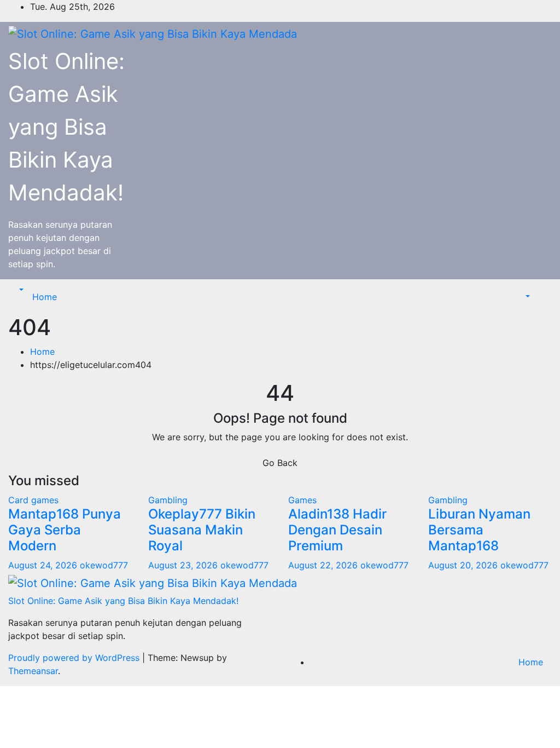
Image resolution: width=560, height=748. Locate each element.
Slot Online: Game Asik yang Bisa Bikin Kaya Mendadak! (66, 127)
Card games (33, 499)
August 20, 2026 (464, 565)
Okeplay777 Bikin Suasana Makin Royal (201, 530)
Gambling (168, 499)
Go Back (280, 462)
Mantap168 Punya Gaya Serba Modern (64, 530)
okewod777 (104, 565)
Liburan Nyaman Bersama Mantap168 (479, 530)
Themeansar (33, 670)
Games (302, 499)
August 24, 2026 (44, 565)
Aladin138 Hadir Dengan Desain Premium (337, 530)
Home (44, 296)
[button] (20, 290)
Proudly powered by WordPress (75, 657)
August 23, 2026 (184, 565)
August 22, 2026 (324, 565)
